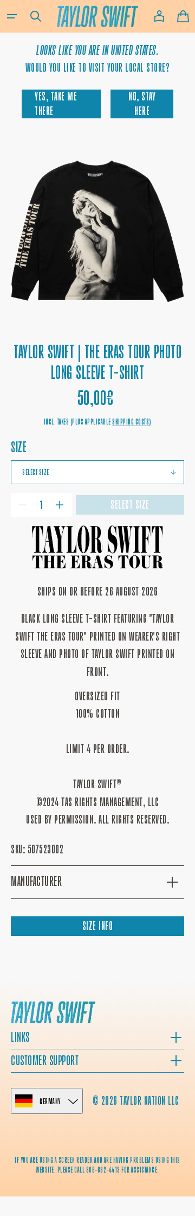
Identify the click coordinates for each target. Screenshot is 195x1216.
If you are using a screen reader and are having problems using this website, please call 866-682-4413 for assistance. (97, 1165)
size (19, 447)
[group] (97, 231)
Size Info (97, 926)
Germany (50, 1101)
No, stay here (141, 103)
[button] (12, 16)
